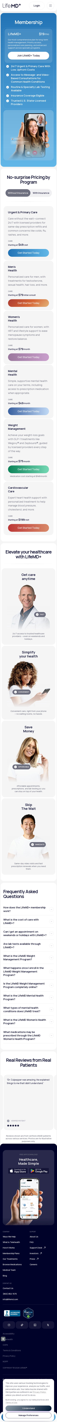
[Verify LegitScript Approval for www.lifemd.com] (28, 1313)
